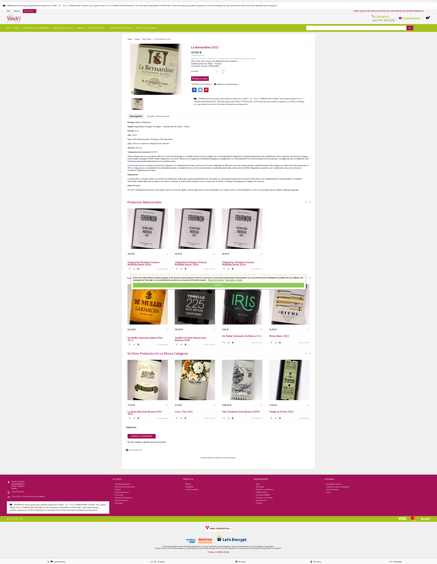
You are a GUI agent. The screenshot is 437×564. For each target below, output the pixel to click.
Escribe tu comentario (141, 436)
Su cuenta (117, 479)
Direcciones (119, 495)
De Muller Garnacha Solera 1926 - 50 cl (146, 339)
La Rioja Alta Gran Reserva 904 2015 (145, 412)
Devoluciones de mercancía (125, 487)
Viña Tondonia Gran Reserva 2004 (241, 411)
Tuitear (200, 90)
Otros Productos (97, 28)
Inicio (9, 28)
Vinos (17, 28)
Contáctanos (411, 18)
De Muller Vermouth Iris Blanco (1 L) (241, 336)
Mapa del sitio (261, 500)
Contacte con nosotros (264, 498)
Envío (258, 484)
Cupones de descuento (123, 498)
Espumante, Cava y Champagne (38, 28)
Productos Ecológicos (146, 28)
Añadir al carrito (201, 79)
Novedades (189, 487)
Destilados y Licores (64, 28)
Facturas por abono (122, 492)
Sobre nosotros (261, 492)
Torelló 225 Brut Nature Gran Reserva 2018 (190, 339)
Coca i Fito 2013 (184, 411)
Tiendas (259, 503)
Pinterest (206, 90)
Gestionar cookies (234, 280)
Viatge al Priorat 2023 (281, 411)
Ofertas (81, 28)
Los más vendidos (191, 489)
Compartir (194, 90)
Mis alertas (119, 503)
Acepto (218, 285)
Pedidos (118, 489)
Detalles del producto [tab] (158, 116)
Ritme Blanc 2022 (279, 336)
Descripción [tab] (136, 116)
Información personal (122, 484)
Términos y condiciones (264, 489)
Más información (216, 280)
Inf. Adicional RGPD (263, 495)
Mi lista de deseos (121, 500)
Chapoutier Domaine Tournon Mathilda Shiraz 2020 (144, 263)
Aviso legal (260, 487)
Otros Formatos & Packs (121, 28)
